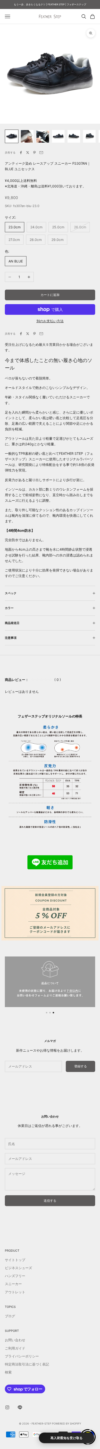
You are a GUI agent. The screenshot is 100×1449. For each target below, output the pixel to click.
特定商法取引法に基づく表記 (27, 1364)
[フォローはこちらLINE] (19, 1407)
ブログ (10, 1316)
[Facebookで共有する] (21, 152)
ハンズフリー (15, 1276)
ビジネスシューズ (18, 1268)
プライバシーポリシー (22, 1356)
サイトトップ (15, 1260)
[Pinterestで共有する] (34, 152)
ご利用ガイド (15, 1348)
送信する (50, 1200)
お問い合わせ (15, 1340)
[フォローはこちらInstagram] (7, 1407)
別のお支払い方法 (50, 321)
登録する (80, 1066)
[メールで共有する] (41, 152)
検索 (8, 1372)
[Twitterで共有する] (28, 152)
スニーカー (13, 1284)
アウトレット (15, 1292)
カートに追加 (50, 295)
